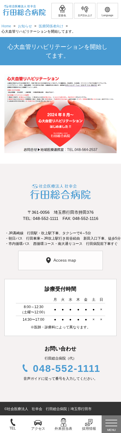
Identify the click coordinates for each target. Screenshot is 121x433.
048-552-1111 (66, 368)
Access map (64, 260)
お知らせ (25, 26)
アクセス (38, 429)
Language (107, 15)
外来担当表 (63, 429)
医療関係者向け (51, 26)
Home (6, 26)
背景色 (62, 15)
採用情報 (89, 429)
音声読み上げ (85, 15)
